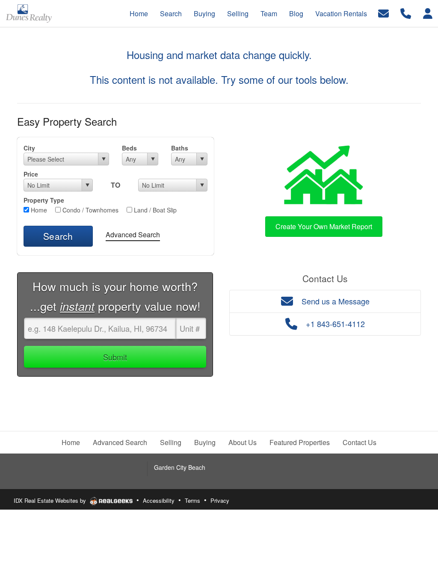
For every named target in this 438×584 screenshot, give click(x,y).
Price (31, 174)
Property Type (44, 200)
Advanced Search (133, 234)
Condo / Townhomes (89, 210)
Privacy (219, 500)
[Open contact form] (383, 13)
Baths (179, 148)
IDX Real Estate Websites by (51, 500)
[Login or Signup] (427, 13)
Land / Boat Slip (154, 210)
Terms (192, 500)
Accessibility (159, 500)
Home (38, 210)
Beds (129, 148)
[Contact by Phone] (405, 13)
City (29, 148)
